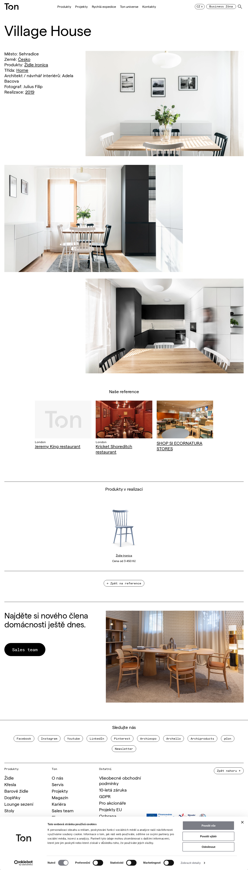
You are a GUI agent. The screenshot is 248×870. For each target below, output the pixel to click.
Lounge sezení (18, 804)
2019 (29, 91)
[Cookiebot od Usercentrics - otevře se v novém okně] (23, 863)
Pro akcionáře (112, 803)
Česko (24, 59)
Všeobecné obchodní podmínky (120, 780)
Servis (58, 784)
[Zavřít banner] (242, 822)
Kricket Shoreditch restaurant (114, 448)
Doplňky (12, 797)
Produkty (64, 7)
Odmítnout (208, 846)
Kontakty (149, 7)
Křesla (10, 784)
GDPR (105, 796)
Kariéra (59, 804)
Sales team (63, 810)
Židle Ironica (36, 64)
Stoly (9, 810)
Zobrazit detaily (191, 862)
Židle (9, 777)
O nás (57, 777)
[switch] (98, 863)
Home (22, 70)
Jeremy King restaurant (57, 446)
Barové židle (16, 791)
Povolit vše (209, 825)
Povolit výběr (208, 836)
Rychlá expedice (104, 7)
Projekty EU (110, 809)
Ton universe (129, 7)
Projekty (81, 7)
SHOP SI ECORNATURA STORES (179, 445)
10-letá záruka (113, 789)
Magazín (60, 797)
